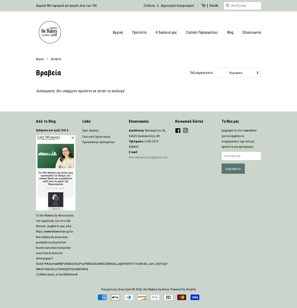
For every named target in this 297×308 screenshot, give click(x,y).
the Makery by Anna (156, 289)
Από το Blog (46, 121)
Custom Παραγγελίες (202, 32)
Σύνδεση (149, 5)
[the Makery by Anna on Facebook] (178, 131)
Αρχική (118, 32)
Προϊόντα (139, 32)
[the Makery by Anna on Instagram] (185, 131)
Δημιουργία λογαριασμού (177, 5)
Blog (230, 32)
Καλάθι (214, 5)
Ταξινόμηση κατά (201, 73)
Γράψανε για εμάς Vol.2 (52, 130)
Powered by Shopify (183, 289)
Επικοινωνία (251, 32)
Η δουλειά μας (166, 32)
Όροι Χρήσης (90, 130)
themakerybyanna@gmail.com (148, 157)
